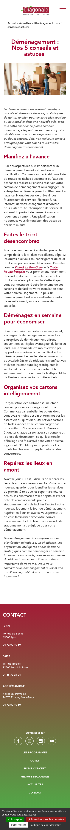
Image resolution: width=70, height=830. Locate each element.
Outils (35, 761)
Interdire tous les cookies (47, 819)
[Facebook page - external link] (18, 741)
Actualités (25, 23)
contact (35, 793)
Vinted (19, 267)
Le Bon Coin (33, 267)
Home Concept (35, 769)
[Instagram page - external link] (29, 741)
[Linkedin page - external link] (41, 741)
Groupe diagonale (35, 777)
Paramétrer (18, 824)
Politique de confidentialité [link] (45, 824)
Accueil (11, 23)
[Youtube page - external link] (52, 741)
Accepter (16, 819)
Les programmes (35, 753)
